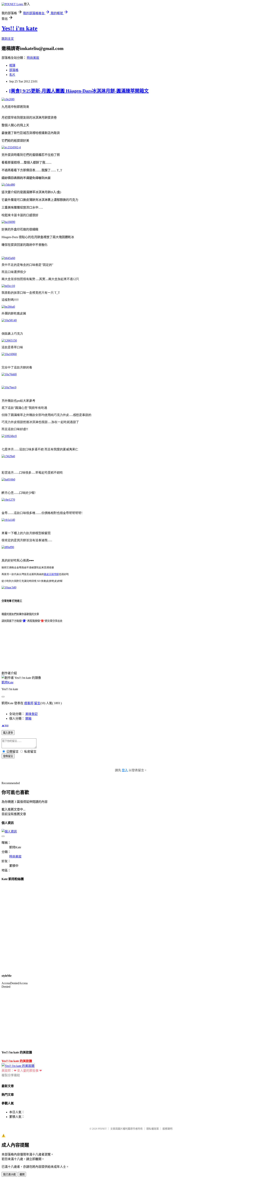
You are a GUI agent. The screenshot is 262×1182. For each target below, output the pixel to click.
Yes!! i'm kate (19, 28)
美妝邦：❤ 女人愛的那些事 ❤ (22, 1070)
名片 (12, 74)
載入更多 (8, 732)
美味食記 (31, 714)
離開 (22, 1174)
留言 (37, 703)
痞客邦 (28, 703)
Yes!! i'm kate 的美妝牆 (17, 1061)
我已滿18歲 (9, 1174)
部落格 (13, 70)
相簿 (12, 65)
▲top (5, 725)
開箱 (28, 718)
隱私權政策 (152, 1128)
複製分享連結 (11, 1075)
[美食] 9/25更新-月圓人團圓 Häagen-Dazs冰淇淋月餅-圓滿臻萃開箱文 (79, 90)
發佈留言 (8, 756)
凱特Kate (7, 682)
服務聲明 (167, 1128)
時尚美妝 (33, 57)
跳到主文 (8, 38)
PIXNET (102, 1128)
